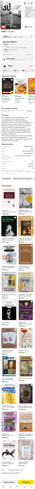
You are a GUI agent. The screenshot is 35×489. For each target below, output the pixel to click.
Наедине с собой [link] (23, 350)
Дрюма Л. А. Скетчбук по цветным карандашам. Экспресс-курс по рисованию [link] (26, 434)
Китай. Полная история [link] (25, 378)
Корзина (24, 486)
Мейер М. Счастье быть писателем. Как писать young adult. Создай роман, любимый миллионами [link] (25, 239)
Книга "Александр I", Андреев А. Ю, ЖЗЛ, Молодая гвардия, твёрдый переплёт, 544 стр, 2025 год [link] (8, 378)
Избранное (17, 486)
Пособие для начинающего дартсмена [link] (6, 99)
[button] (3, 27)
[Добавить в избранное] (28, 3)
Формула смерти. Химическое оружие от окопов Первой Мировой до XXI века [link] (26, 210)
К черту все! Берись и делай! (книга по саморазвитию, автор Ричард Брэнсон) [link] (8, 351)
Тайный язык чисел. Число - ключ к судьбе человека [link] (8, 406)
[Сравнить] (25, 3)
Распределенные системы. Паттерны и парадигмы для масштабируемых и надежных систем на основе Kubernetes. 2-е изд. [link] (8, 462)
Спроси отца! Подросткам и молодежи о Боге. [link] (26, 323)
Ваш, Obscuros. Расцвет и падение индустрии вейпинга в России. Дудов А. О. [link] (9, 239)
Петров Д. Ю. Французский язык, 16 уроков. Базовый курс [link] (8, 434)
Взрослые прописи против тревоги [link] (24, 462)
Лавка (10, 486)
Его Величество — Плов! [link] (20, 99)
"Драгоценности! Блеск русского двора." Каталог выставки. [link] (26, 406)
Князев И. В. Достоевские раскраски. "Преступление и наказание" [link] (9, 295)
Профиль (31, 486)
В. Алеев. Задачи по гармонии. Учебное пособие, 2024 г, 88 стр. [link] (25, 267)
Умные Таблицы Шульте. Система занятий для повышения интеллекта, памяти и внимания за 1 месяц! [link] (8, 267)
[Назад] (3, 3)
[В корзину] (12, 92)
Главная (3, 486)
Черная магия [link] (6, 322)
